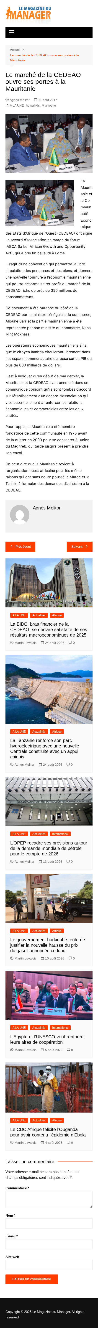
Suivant (77, 546)
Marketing (49, 105)
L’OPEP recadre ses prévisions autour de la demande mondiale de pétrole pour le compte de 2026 (48, 848)
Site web (12, 1257)
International (60, 834)
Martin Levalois (25, 643)
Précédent (23, 546)
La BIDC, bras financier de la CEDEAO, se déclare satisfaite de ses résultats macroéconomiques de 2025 (48, 629)
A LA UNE (17, 105)
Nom (10, 1215)
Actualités (33, 105)
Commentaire (17, 1188)
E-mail (11, 1236)
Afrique (57, 615)
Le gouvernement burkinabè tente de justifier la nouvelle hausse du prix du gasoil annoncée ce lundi (47, 945)
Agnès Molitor (20, 100)
